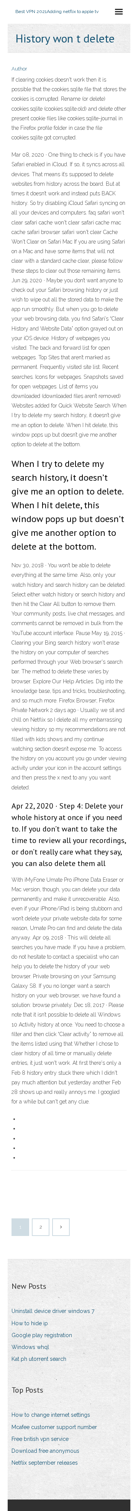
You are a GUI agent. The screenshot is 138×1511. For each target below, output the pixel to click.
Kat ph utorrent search (39, 1359)
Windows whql (30, 1347)
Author (19, 69)
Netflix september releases (45, 1463)
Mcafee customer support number (54, 1427)
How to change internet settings (51, 1415)
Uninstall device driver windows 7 (53, 1311)
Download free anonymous (45, 1451)
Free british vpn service (40, 1439)
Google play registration (42, 1335)
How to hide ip (30, 1323)
